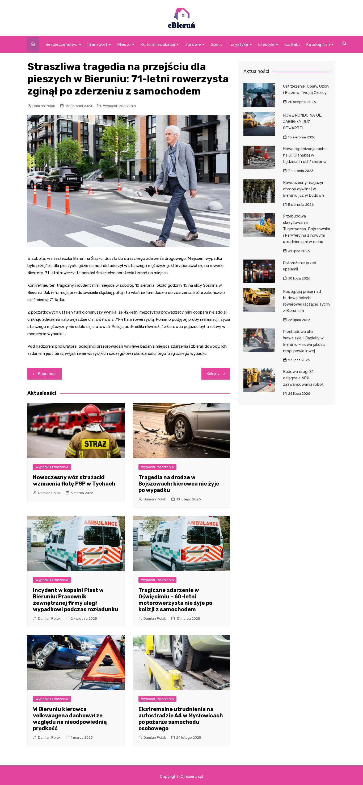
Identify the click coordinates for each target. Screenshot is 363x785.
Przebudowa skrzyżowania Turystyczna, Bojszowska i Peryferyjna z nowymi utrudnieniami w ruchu (306, 229)
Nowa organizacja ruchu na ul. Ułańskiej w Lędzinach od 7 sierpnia (305, 155)
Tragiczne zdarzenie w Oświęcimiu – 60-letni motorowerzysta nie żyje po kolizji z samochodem (175, 600)
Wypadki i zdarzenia (119, 106)
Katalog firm (318, 44)
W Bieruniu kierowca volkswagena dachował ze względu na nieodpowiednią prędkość (70, 718)
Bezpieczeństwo (62, 44)
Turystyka (238, 44)
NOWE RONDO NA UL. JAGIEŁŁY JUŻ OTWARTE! (302, 121)
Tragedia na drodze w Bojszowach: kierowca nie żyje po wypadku (178, 483)
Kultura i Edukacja (158, 44)
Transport (97, 44)
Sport (216, 44)
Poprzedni (47, 373)
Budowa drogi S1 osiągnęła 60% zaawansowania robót (303, 378)
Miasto (124, 44)
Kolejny (213, 373)
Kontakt (292, 44)
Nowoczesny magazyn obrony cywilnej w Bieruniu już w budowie (303, 189)
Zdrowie (193, 44)
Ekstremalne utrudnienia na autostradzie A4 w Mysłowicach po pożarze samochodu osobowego (180, 718)
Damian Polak (43, 106)
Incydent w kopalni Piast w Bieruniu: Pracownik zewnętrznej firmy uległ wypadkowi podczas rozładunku (75, 600)
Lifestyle (266, 44)
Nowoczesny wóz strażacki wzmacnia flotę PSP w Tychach (74, 480)
